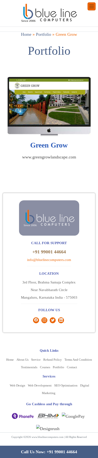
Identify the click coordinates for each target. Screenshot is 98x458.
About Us (22, 359)
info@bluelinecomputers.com (49, 260)
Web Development (40, 385)
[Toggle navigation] (92, 6)
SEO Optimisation (66, 385)
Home (26, 34)
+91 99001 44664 (49, 251)
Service (36, 359)
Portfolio (43, 34)
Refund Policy (52, 359)
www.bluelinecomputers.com (48, 437)
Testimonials (29, 367)
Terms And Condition (78, 359)
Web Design (17, 385)
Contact (72, 367)
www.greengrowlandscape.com (49, 157)
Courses (45, 367)
